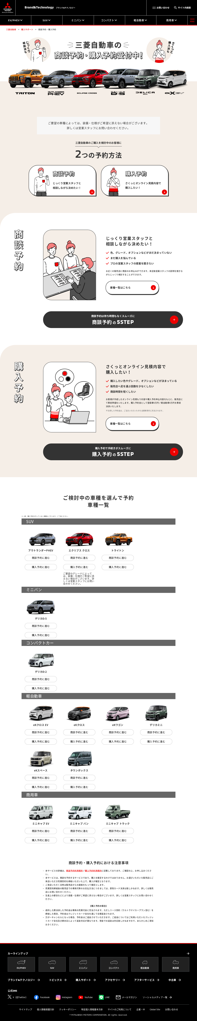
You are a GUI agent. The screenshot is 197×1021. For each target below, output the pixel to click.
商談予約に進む (41, 558)
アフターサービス (144, 979)
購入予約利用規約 (93, 870)
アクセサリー (112, 979)
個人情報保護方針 (45, 1009)
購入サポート (83, 979)
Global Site (155, 1009)
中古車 (172, 979)
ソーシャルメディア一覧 (155, 997)
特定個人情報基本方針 (92, 1009)
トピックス (55, 979)
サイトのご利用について (119, 1009)
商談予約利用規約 (74, 870)
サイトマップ (25, 1009)
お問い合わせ (163, 7)
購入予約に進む (41, 567)
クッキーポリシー (67, 1009)
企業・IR (140, 1009)
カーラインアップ (18, 953)
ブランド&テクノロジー (21, 979)
